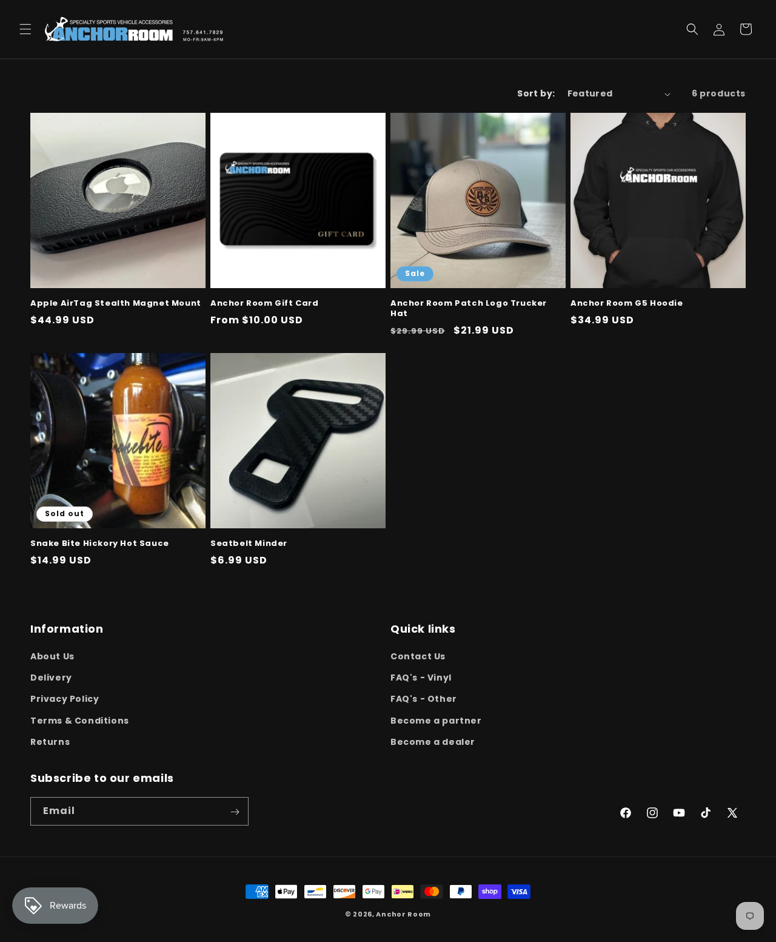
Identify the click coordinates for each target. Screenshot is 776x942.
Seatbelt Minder (248, 544)
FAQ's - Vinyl (421, 677)
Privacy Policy (64, 699)
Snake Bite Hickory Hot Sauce (99, 544)
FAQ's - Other (423, 699)
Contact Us (418, 656)
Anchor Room (403, 914)
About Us (52, 656)
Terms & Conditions (79, 721)
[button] (25, 29)
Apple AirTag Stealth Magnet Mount (115, 303)
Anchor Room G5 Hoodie (626, 303)
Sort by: (536, 93)
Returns (50, 742)
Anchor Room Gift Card (264, 303)
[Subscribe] (234, 812)
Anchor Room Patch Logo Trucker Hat (468, 308)
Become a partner (436, 721)
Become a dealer (432, 742)
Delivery (51, 677)
